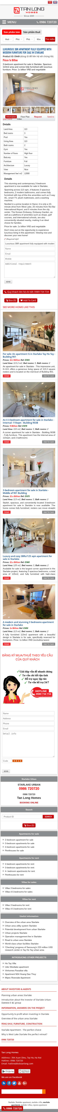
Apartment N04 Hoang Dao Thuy (20, 974)
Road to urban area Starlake (18, 940)
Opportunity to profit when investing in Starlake (25, 1014)
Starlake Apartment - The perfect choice (21, 1029)
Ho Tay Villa (10, 963)
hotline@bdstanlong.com (20, 1063)
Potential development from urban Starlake (25, 929)
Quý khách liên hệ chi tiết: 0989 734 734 (28, 291)
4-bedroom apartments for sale (19, 847)
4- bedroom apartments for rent (20, 871)
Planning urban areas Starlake (16, 995)
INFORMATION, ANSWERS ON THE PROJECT (23, 1007)
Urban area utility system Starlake (21, 926)
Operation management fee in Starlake (23, 936)
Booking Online (29, 802)
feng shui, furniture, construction (21, 1023)
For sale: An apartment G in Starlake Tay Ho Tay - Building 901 (29, 355)
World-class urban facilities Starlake (22, 943)
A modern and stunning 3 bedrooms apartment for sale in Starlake (28, 623)
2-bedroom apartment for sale (19, 840)
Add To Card (29, 300)
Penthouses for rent (14, 875)
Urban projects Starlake (16, 933)
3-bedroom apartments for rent (19, 867)
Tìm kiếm (50, 39)
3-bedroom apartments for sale (19, 843)
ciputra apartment (40, 1105)
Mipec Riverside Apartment (17, 977)
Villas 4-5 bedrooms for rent (18, 909)
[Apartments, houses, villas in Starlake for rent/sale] (29, 16)
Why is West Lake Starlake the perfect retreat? (24, 1034)
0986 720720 (48, 22)
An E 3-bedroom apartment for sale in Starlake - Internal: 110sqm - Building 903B (28, 421)
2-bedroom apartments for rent (19, 864)
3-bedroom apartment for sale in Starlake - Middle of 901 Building (26, 491)
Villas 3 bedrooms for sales (17, 888)
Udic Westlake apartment (17, 967)
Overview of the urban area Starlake (22, 922)
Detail (6, 376)
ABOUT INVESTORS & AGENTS (16, 989)
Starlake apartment (23, 1102)
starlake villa (37, 1102)
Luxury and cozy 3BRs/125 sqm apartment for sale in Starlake (27, 557)
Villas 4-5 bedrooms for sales (18, 892)
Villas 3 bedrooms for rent (17, 905)
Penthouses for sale (14, 850)
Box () (12, 300)
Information (11, 117)
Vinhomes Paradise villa (16, 970)
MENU (7, 22)
